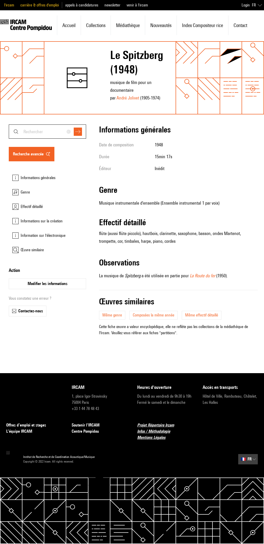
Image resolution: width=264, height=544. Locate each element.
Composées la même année (153, 315)
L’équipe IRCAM (19, 431)
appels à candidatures (81, 5)
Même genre (112, 315)
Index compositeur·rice (202, 25)
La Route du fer (202, 275)
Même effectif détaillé (201, 315)
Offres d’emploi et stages (26, 425)
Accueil (69, 25)
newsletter (112, 5)
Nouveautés (160, 25)
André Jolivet (128, 98)
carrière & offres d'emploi (39, 5)
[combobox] (47, 131)
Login (246, 5)
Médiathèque (128, 25)
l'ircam (9, 5)
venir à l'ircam (137, 5)
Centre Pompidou (85, 431)
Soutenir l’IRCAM (86, 425)
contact (240, 25)
